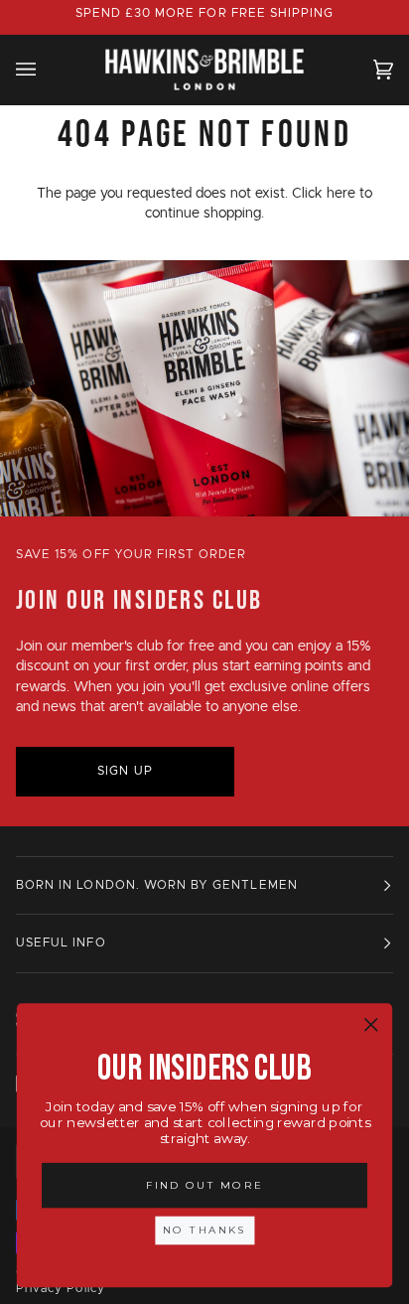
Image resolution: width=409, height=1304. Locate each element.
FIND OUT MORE (204, 1185)
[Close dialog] (370, 1024)
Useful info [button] (61, 943)
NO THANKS (204, 1230)
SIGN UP (124, 771)
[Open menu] (45, 69)
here (341, 194)
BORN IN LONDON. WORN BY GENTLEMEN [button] (157, 885)
